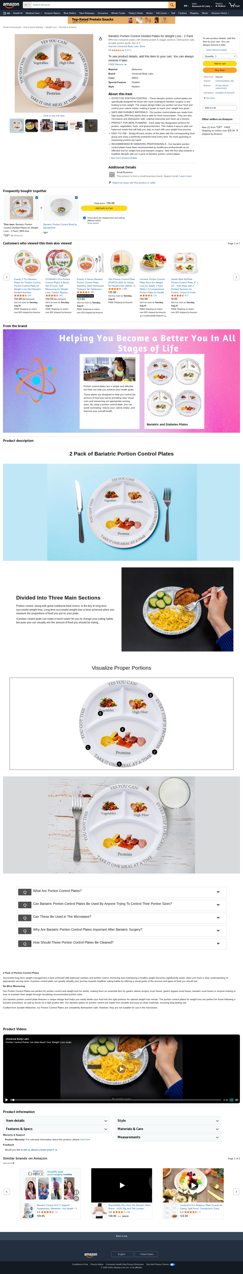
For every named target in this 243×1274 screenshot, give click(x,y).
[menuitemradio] (231, 1100)
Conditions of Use (80, 1264)
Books (149, 13)
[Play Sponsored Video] (122, 1185)
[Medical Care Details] (41, 13)
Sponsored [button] (7, 1163)
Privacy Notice (97, 1264)
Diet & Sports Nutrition (33, 27)
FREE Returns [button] (116, 64)
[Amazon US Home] (90, 1255)
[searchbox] (99, 5)
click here (85, 1139)
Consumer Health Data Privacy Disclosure (125, 1264)
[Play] (5, 1099)
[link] (61, 207)
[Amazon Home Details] (228, 13)
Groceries (103, 13)
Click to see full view (53, 115)
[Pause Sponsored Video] (76, 1193)
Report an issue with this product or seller (134, 182)
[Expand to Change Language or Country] (188, 6)
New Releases (86, 13)
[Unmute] (237, 1100)
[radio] (16, 125)
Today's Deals (135, 13)
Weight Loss (51, 27)
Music (205, 13)
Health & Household (12, 27)
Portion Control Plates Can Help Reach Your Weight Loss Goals (38, 1042)
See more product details (124, 158)
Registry (194, 13)
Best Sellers (70, 13)
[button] (6, 13)
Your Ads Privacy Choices (157, 1264)
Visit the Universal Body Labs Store (126, 46)
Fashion (182, 13)
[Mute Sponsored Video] (76, 1199)
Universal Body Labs (224, 81)
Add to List (210, 107)
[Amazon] (11, 5)
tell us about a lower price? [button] (39, 1149)
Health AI (17, 13)
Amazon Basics (52, 13)
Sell (173, 13)
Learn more (185, 176)
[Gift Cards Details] (168, 13)
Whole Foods (118, 13)
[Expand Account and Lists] (211, 6)
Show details (93, 223)
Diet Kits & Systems (67, 27)
